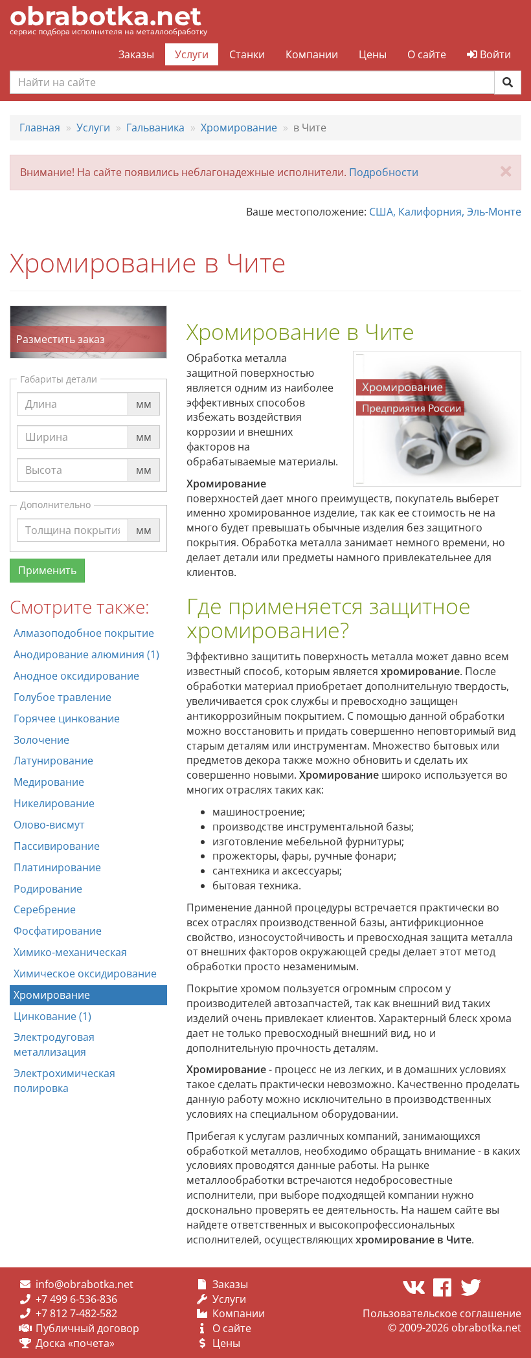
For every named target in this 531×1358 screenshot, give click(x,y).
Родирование (48, 889)
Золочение (41, 740)
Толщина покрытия (74, 518)
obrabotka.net (105, 16)
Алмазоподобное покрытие (84, 633)
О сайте (426, 54)
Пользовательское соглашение (442, 1313)
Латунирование (53, 760)
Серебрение (45, 909)
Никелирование (54, 803)
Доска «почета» (75, 1343)
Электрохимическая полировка (64, 1080)
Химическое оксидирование (85, 973)
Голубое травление (62, 697)
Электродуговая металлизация (54, 1044)
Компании (312, 54)
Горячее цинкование (67, 718)
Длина (41, 391)
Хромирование (52, 995)
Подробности (383, 172)
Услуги (192, 54)
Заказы (136, 54)
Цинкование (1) (52, 1016)
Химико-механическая (70, 952)
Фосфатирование (58, 931)
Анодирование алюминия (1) (86, 654)
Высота (43, 458)
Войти (494, 54)
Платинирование (57, 867)
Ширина (46, 424)
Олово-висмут (49, 825)
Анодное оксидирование (76, 676)
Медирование (49, 782)
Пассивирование (57, 846)
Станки (247, 54)
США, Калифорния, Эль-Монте (445, 212)
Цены (373, 54)
